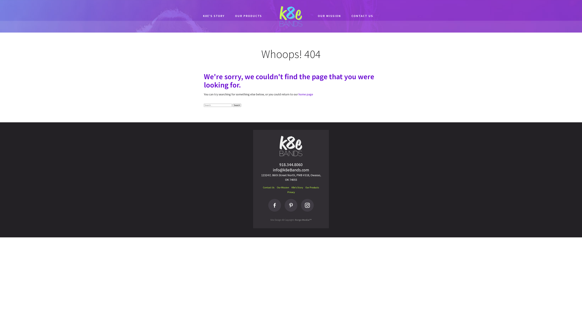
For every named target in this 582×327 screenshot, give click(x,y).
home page (305, 94)
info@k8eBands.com (291, 170)
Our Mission (329, 16)
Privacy (291, 192)
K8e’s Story (214, 16)
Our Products (248, 16)
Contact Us (362, 16)
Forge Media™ (303, 220)
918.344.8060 (291, 164)
